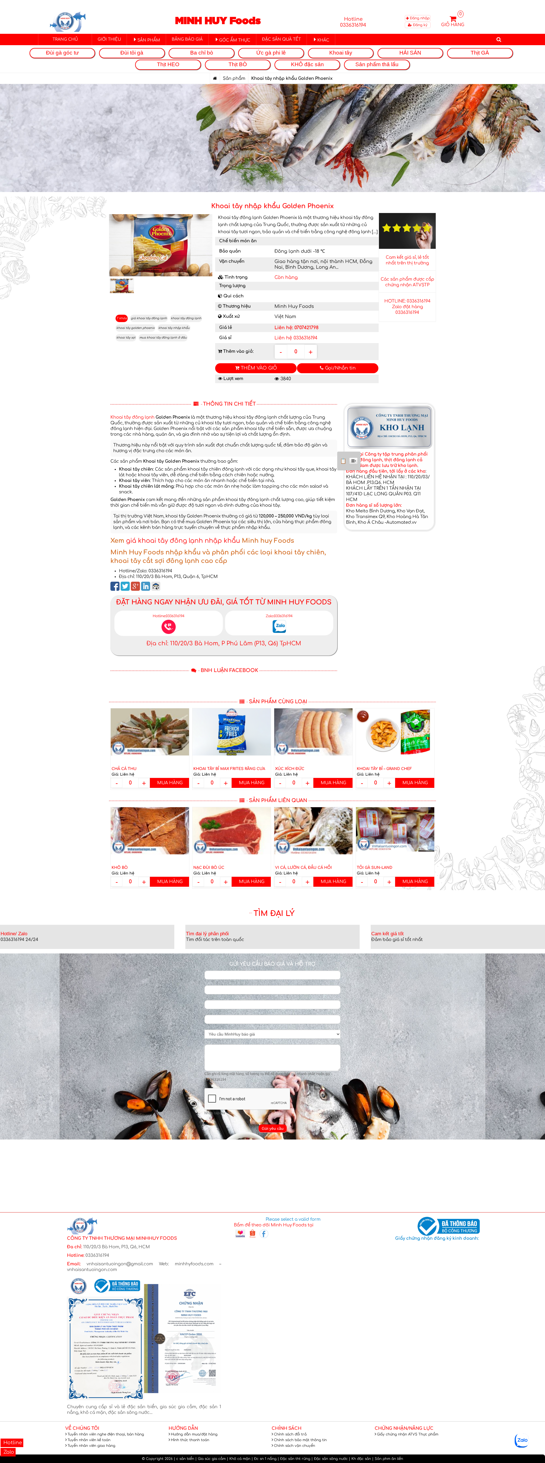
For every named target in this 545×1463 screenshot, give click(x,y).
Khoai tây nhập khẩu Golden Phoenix (272, 206)
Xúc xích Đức (289, 769)
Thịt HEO (168, 64)
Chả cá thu (124, 769)
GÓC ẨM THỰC (234, 40)
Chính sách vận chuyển (294, 1446)
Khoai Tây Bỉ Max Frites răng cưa (229, 769)
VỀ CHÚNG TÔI (82, 1428)
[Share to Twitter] (125, 586)
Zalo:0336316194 (279, 616)
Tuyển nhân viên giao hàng (91, 1446)
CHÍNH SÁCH (286, 1428)
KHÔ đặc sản (307, 64)
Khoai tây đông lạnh (132, 417)
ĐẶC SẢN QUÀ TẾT (281, 39)
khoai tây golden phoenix (135, 327)
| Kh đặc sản (360, 1459)
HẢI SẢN (410, 53)
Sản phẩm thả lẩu (377, 64)
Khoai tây (340, 53)
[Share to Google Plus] (135, 586)
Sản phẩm (234, 78)
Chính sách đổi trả (290, 1434)
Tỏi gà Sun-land (374, 868)
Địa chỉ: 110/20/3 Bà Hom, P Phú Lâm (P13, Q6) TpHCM (223, 643)
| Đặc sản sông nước (329, 1459)
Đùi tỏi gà (131, 53)
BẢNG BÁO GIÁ (187, 39)
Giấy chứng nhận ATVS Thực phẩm (407, 1434)
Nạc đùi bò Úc (208, 868)
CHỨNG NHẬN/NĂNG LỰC (404, 1428)
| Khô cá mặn (238, 1459)
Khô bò (120, 868)
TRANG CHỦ (65, 39)
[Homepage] (215, 78)
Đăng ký (419, 25)
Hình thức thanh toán (190, 1440)
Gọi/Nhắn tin (340, 368)
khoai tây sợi (125, 337)
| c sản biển (184, 1459)
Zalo (8, 1452)
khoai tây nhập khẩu (174, 327)
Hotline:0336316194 (169, 616)
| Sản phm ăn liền (387, 1459)
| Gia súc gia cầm (210, 1459)
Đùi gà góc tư (62, 53)
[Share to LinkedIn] (145, 586)
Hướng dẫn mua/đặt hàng (194, 1434)
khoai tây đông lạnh (186, 318)
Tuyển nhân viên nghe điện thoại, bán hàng (106, 1434)
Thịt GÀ (480, 53)
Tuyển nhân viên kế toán (89, 1440)
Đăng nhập (419, 18)
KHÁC (323, 40)
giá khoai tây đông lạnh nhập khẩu (183, 540)
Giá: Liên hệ (123, 775)
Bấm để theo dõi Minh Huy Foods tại (273, 1225)
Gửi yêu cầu (273, 1128)
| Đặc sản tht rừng (294, 1459)
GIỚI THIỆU (109, 39)
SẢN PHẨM (148, 40)
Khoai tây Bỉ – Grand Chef (384, 769)
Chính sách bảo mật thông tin (300, 1440)
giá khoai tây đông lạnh (149, 318)
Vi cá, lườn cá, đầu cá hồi (303, 868)
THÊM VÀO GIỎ (258, 368)
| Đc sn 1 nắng (263, 1459)
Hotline (12, 1442)
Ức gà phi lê (271, 53)
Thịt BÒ (238, 64)
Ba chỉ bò (201, 53)
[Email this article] (155, 586)
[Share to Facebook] (115, 586)
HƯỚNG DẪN (183, 1428)
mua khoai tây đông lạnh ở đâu (163, 337)
